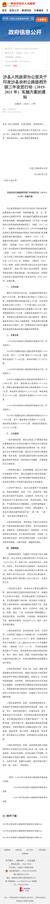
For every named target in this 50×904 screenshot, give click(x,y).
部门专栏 (30, 850)
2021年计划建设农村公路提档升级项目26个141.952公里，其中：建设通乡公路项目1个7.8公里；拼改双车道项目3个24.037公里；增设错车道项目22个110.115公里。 (25, 421)
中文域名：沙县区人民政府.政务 (21, 867)
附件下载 (12, 815)
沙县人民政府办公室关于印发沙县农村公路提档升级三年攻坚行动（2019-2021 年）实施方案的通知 (25, 87)
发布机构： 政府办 (13, 57)
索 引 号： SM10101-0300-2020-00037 (22, 48)
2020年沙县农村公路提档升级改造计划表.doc (22, 831)
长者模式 (41, 19)
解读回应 (26, 10)
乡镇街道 (18, 850)
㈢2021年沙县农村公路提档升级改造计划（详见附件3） (25, 407)
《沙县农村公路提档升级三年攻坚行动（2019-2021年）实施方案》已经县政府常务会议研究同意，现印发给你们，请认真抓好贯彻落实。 (25, 134)
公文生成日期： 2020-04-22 (17, 61)
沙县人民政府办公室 (30, 168)
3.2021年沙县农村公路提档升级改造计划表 (25, 799)
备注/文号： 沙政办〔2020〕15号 (20, 53)
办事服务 (39, 10)
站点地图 (31, 861)
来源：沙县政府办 (9, 109)
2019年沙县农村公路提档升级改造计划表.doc (22, 824)
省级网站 (7, 850)
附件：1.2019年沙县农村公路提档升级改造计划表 (25, 779)
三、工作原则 (12, 433)
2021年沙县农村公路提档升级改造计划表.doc (22, 837)
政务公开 (14, 10)
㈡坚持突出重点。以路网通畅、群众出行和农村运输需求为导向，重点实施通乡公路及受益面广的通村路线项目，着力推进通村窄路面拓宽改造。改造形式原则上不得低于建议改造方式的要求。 (25, 476)
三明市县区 (42, 850)
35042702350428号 (29, 871)
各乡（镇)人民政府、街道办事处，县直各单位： (24, 124)
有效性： (11, 66)
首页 (4, 10)
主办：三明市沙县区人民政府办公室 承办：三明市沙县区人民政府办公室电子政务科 (25, 899)
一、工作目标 (13, 287)
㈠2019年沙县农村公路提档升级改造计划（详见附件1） (25, 343)
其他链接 (25, 854)
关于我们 (9, 861)
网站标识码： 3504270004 (21, 864)
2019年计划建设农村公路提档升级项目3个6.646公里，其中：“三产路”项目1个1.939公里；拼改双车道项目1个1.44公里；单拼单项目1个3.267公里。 (25, 357)
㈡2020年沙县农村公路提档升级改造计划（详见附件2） (25, 371)
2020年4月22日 (32, 174)
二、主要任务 (13, 335)
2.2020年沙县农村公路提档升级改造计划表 (25, 789)
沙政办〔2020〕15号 (25, 104)
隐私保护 (20, 861)
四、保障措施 (13, 548)
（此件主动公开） (11, 180)
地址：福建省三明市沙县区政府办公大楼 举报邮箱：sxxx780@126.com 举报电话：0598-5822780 (21, 881)
